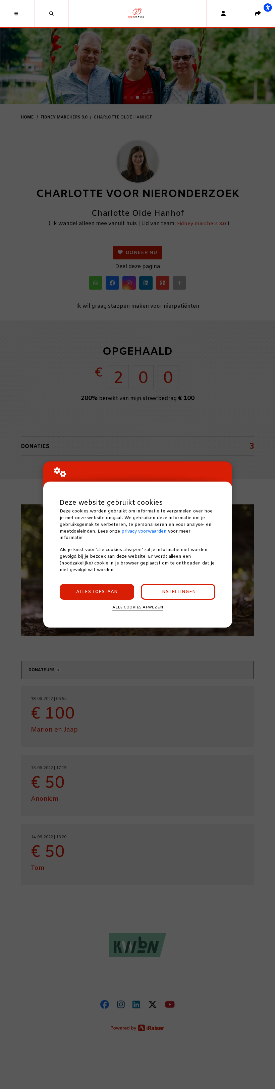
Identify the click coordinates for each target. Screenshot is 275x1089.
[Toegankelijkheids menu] (268, 7)
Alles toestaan (97, 592)
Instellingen (178, 592)
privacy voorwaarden (144, 531)
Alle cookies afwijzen (137, 607)
